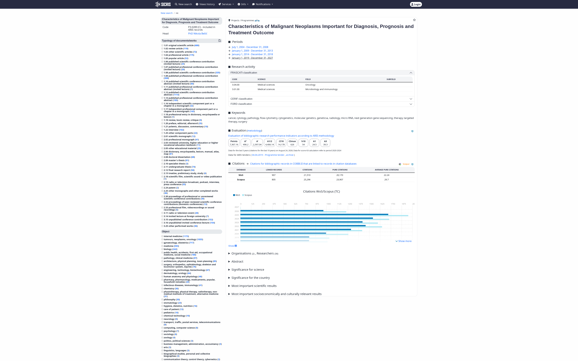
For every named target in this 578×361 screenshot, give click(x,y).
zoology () (169, 337)
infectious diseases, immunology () (183, 285)
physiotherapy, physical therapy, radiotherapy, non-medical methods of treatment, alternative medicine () (191, 294)
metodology (254, 130)
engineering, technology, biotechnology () (187, 270)
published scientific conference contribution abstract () (189, 93)
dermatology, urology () (177, 273)
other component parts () (183, 133)
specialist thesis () (178, 163)
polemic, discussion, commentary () (188, 126)
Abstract (237, 261)
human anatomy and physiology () (183, 276)
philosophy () (172, 299)
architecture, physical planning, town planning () (190, 261)
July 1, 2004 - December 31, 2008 (250, 47)
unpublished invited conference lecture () (192, 222)
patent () (174, 187)
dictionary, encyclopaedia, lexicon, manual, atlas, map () (191, 152)
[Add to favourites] (414, 19)
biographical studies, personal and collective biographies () (187, 354)
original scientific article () (184, 45)
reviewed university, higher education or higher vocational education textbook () (191, 143)
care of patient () (173, 309)
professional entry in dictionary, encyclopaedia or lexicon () (192, 115)
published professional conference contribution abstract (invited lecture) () (191, 87)
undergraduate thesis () (182, 166)
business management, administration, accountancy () (193, 344)
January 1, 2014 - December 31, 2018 (252, 54)
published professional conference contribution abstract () (191, 99)
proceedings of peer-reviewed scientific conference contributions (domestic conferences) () (193, 203)
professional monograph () (184, 139)
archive (290, 154)
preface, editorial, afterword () (185, 123)
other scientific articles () (183, 51)
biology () (170, 249)
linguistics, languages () (177, 350)
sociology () (170, 334)
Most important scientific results (254, 286)
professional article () (181, 55)
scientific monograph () (182, 136)
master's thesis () (179, 160)
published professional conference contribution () (191, 77)
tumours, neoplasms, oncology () (183, 239)
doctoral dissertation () (182, 157)
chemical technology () (177, 315)
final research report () (181, 170)
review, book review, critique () (185, 120)
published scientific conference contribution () (194, 72)
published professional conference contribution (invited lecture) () (191, 68)
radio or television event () (184, 212)
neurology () (171, 319)
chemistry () (171, 288)
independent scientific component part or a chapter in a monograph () (189, 104)
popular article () (178, 58)
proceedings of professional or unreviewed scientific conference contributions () (188, 197)
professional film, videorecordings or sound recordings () (189, 208)
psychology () (171, 331)
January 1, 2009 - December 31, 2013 (252, 50)
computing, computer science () (181, 327)
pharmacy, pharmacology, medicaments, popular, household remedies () (189, 280)
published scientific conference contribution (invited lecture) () (189, 62)
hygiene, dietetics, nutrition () (180, 305)
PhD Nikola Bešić (197, 33)
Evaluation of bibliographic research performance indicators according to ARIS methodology (281, 135)
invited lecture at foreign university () (189, 216)
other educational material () (185, 148)
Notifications (263, 4)
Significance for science (248, 270)
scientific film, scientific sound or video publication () (193, 177)
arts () (167, 347)
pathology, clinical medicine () (180, 258)
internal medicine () (176, 236)
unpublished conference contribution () (191, 219)
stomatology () (173, 302)
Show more (405, 241)
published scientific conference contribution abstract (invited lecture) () (189, 82)
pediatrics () (171, 312)
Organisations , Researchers (255, 253)
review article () (178, 48)
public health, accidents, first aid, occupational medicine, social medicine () (188, 253)
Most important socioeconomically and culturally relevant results (277, 294)
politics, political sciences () (178, 340)
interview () (176, 129)
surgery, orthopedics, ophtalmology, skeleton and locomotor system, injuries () (190, 265)
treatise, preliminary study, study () (188, 173)
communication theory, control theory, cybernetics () (192, 359)
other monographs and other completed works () (191, 191)
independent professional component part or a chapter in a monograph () (191, 110)
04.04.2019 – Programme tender (268, 154)
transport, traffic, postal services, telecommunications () (192, 323)
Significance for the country (251, 278)
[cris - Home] (163, 4)
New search (185, 4)
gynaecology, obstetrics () (179, 242)
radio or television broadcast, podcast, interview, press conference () (191, 183)
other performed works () (183, 226)
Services (226, 4)
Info (244, 4)
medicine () (171, 246)
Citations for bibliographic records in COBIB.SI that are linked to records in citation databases (303, 163)
